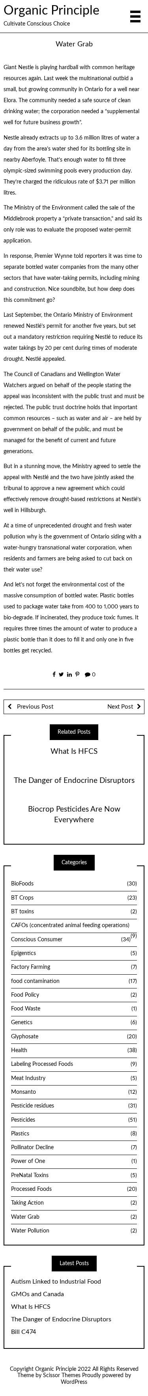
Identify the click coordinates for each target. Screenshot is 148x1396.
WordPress (74, 1382)
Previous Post (34, 707)
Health (74, 1050)
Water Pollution (74, 1231)
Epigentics (74, 953)
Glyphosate (74, 1037)
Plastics (74, 1134)
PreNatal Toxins (74, 1175)
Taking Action (74, 1203)
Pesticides (74, 1120)
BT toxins (74, 912)
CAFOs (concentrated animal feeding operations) (70, 925)
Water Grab (74, 1217)
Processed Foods (74, 1189)
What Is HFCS (74, 751)
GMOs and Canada (37, 1294)
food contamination (74, 981)
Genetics (74, 1022)
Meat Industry (74, 1078)
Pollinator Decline (74, 1147)
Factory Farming (74, 967)
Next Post (120, 707)
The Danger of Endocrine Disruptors (74, 780)
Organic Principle (51, 11)
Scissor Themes (62, 1375)
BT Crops (74, 898)
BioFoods (74, 884)
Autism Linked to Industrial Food (56, 1281)
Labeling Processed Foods (74, 1064)
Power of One (74, 1161)
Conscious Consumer (71, 939)
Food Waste (74, 1009)
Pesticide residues (74, 1106)
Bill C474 (23, 1332)
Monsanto (74, 1092)
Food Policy (74, 995)
